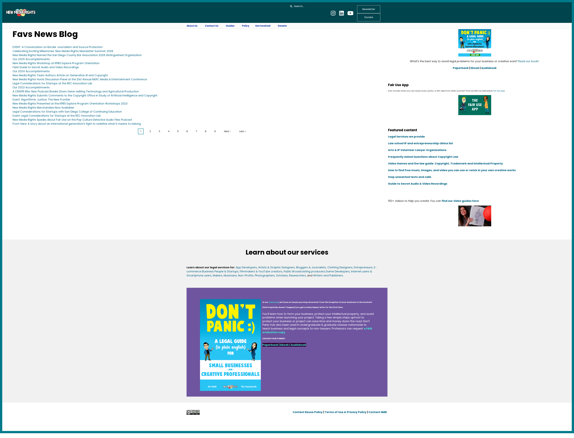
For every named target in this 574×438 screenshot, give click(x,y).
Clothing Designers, (340, 267)
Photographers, (264, 275)
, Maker (216, 275)
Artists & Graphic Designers (276, 267)
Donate (369, 17)
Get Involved (262, 25)
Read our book (528, 61)
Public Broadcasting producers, (305, 271)
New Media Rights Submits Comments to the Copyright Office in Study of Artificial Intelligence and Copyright (85, 95)
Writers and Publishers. (328, 275)
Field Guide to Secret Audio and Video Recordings (46, 67)
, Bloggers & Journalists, (311, 267)
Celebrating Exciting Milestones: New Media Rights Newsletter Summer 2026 (63, 51)
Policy (245, 25)
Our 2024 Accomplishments (31, 71)
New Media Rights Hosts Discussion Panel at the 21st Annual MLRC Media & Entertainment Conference (80, 79)
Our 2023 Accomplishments (31, 87)
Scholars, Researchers (290, 275)
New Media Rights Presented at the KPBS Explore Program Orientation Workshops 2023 (70, 103)
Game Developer (337, 271)
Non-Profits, (246, 275)
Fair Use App (499, 90)
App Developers (246, 267)
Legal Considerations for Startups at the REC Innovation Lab (52, 83)
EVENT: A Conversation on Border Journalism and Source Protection (58, 47)
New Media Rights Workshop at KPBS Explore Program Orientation (56, 63)
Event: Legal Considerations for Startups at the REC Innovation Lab (57, 115)
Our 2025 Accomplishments (31, 59)
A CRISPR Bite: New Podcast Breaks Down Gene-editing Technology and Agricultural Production (76, 91)
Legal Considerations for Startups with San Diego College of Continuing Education (67, 111)
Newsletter (368, 9)
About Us (192, 25)
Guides (230, 25)
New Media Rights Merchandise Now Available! (43, 107)
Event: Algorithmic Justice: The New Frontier (41, 99)
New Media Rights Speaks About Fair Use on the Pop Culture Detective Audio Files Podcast (72, 120)
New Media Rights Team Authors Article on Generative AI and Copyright (60, 75)
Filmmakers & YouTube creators (261, 271)
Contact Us (211, 25)
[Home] (20, 12)
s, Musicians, (229, 275)
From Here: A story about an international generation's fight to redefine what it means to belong (77, 124)
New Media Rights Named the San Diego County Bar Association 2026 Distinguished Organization (77, 55)
